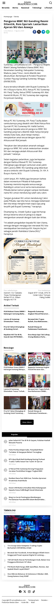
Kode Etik (25, 602)
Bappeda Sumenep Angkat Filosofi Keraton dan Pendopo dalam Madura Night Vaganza (38, 312)
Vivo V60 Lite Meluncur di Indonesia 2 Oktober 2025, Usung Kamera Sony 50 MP (28, 575)
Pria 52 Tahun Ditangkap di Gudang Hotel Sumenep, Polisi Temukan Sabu (14, 328)
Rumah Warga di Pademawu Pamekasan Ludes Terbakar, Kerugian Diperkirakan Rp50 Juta (39, 328)
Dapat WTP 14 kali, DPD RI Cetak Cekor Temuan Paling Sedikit (39, 293)
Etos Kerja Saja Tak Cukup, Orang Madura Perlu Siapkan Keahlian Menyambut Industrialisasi (39, 335)
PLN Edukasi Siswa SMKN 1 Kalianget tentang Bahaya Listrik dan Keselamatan (15, 312)
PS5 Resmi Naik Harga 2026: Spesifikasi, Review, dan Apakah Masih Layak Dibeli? (28, 568)
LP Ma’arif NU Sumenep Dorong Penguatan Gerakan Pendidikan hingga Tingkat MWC (26, 470)
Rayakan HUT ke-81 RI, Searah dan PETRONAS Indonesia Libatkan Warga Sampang (15, 335)
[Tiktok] (33, 591)
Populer (14, 434)
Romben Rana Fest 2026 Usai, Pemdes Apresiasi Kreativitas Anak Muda (27, 479)
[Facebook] (20, 591)
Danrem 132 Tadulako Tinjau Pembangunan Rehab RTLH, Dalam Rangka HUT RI (13, 295)
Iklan (33, 602)
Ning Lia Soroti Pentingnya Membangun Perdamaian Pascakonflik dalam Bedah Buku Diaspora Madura (26, 498)
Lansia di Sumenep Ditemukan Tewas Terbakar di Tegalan (12, 320)
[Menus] (4, 3)
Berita (6, 33)
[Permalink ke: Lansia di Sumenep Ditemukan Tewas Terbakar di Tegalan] (15, 381)
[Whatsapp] (48, 32)
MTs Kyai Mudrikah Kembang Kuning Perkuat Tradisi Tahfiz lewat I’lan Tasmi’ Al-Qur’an (27, 460)
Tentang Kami (33, 600)
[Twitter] (24, 591)
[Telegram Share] (43, 32)
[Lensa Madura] (27, 3)
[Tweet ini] (39, 32)
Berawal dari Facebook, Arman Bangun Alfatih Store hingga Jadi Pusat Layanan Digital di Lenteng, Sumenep (28, 553)
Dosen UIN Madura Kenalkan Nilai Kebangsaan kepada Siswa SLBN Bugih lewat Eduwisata (27, 489)
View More (27, 422)
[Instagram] (29, 591)
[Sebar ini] (34, 32)
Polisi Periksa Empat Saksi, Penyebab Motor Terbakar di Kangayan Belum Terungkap (26, 451)
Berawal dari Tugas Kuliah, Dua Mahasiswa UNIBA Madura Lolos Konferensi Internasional (38, 320)
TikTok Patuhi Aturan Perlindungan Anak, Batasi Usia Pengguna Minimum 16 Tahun (29, 561)
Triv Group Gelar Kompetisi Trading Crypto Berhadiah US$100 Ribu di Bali (25, 546)
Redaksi (44, 600)
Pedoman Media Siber (10, 602)
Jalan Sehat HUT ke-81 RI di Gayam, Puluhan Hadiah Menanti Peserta (29, 441)
